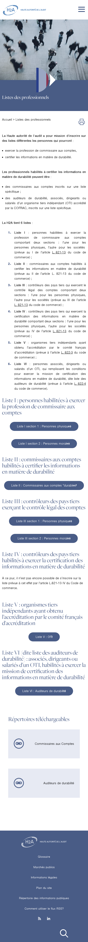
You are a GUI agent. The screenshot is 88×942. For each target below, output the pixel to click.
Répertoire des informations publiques (44, 898)
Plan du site (44, 888)
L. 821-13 (59, 252)
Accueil (7, 120)
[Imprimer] (81, 122)
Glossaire (44, 856)
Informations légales (44, 877)
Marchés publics (44, 867)
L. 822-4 (80, 384)
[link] (44, 744)
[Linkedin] (48, 919)
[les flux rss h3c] (39, 919)
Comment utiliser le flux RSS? (44, 908)
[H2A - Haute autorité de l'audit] (24, 9)
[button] (64, 934)
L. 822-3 (67, 352)
